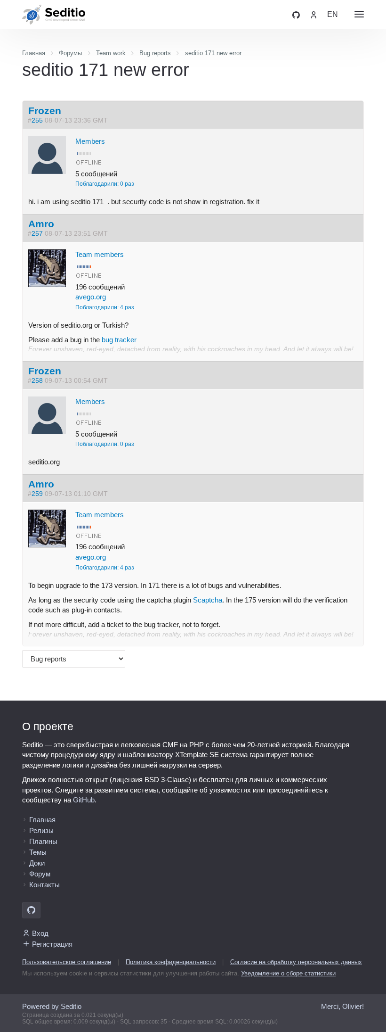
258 (37, 380)
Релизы (41, 830)
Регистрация (52, 944)
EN (332, 14)
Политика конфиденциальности (171, 962)
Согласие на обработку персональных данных (296, 962)
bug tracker (119, 340)
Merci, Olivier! (342, 1006)
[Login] (313, 14)
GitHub (84, 800)
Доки (37, 863)
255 (37, 120)
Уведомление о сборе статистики (288, 973)
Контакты (44, 885)
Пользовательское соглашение (66, 962)
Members (90, 141)
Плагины (43, 841)
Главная (42, 820)
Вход (40, 933)
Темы (38, 852)
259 (37, 493)
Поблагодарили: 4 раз (104, 307)
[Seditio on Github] (296, 14)
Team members (99, 254)
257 (37, 233)
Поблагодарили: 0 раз (104, 184)
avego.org (90, 297)
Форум (39, 874)
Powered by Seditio (51, 1006)
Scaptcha (207, 600)
